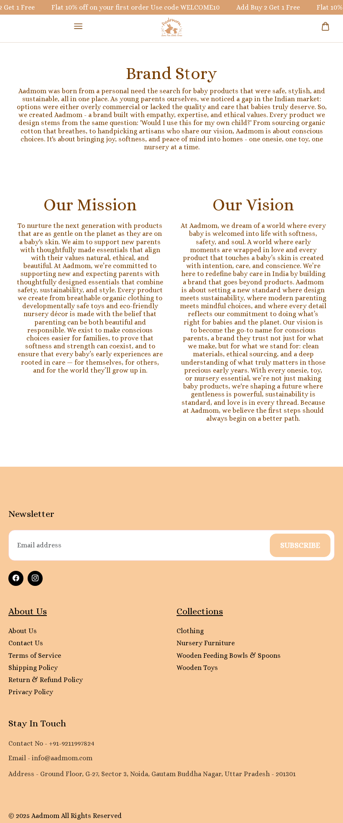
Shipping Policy (33, 668)
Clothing (190, 631)
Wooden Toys (197, 668)
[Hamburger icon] (78, 26)
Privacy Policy (30, 692)
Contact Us (25, 643)
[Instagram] (35, 578)
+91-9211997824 (72, 743)
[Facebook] (15, 578)
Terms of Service (34, 655)
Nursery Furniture (206, 643)
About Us (22, 631)
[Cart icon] (325, 26)
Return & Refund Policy (45, 680)
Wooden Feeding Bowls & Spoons (229, 655)
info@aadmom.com (62, 758)
